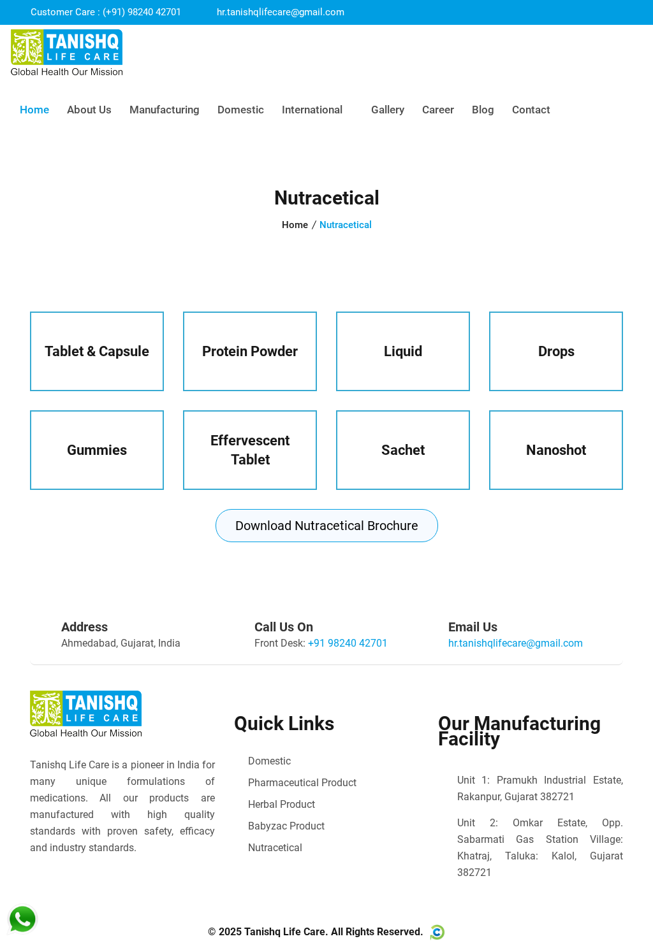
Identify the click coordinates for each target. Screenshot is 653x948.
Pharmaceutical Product (302, 783)
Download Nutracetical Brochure (326, 525)
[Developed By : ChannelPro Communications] (435, 932)
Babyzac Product (286, 826)
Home (34, 109)
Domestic (240, 109)
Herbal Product (281, 804)
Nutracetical (275, 848)
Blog (483, 109)
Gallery (387, 109)
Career (438, 109)
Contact (531, 109)
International (313, 109)
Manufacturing (164, 109)
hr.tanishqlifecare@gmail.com (280, 12)
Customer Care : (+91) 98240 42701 (104, 12)
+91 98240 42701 (348, 643)
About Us (89, 109)
